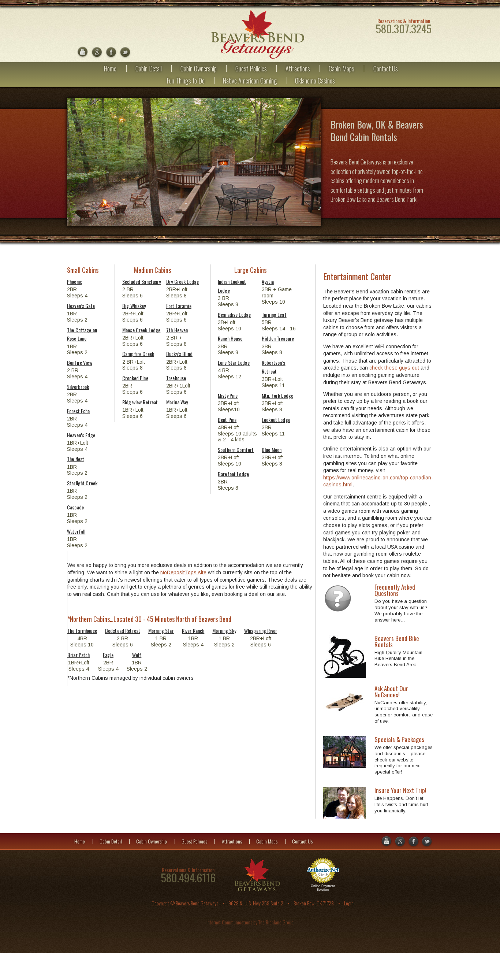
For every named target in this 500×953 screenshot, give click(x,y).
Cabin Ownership (198, 68)
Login (349, 903)
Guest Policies (251, 68)
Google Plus (96, 53)
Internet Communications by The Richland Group (250, 922)
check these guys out (394, 368)
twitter (125, 53)
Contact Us (385, 68)
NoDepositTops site (183, 572)
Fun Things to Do (186, 80)
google (386, 842)
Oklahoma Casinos (315, 80)
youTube (82, 53)
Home (110, 68)
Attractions (298, 68)
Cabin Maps (341, 68)
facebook (111, 53)
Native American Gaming (250, 80)
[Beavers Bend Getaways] (257, 34)
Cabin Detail (148, 68)
